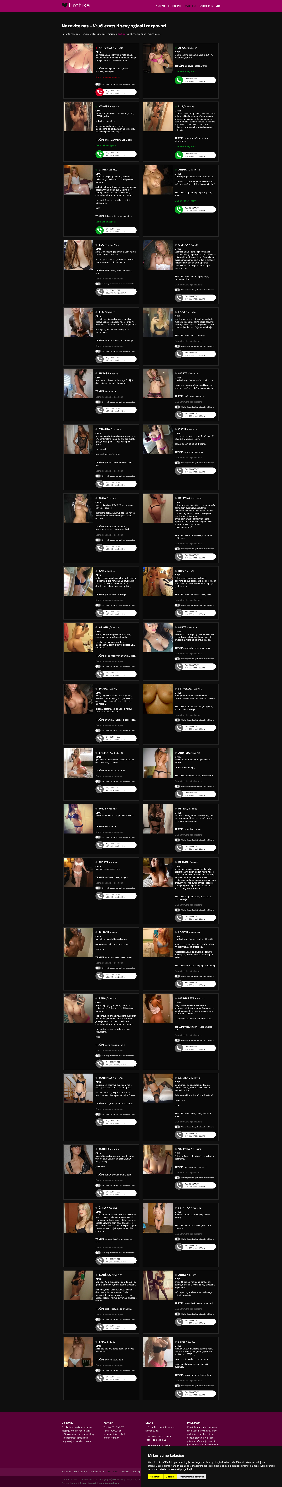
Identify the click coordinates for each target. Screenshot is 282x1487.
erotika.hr (118, 1479)
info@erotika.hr (111, 1437)
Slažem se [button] (155, 1476)
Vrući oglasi (190, 6)
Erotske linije (174, 6)
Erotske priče (206, 6)
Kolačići (125, 1471)
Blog (218, 6)
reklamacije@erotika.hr (115, 1434)
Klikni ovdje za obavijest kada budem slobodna (118, 84)
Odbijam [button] (170, 1476)
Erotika (121, 34)
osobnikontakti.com (109, 1483)
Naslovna (160, 6)
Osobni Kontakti (88, 1483)
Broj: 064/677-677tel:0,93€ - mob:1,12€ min (116, 92)
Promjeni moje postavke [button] (192, 1476)
